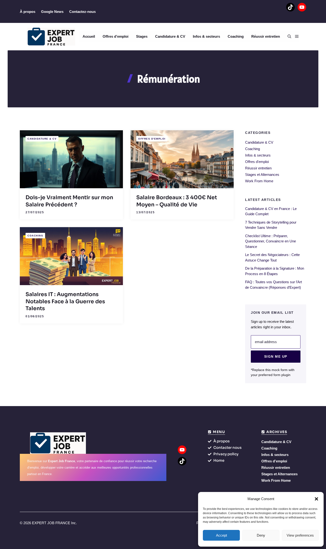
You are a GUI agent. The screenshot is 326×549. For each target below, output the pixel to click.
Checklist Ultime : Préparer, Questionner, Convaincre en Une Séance (270, 241)
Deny (261, 535)
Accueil (89, 36)
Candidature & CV (170, 36)
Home (218, 460)
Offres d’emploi (115, 36)
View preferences (300, 535)
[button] (316, 499)
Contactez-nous (82, 12)
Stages (141, 36)
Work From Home (259, 181)
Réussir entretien (265, 36)
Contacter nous (227, 447)
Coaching (236, 36)
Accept (221, 535)
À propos (27, 12)
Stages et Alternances (262, 175)
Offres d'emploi (152, 138)
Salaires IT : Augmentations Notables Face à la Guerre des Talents (65, 301)
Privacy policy (225, 454)
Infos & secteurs (206, 36)
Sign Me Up (275, 356)
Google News (52, 12)
